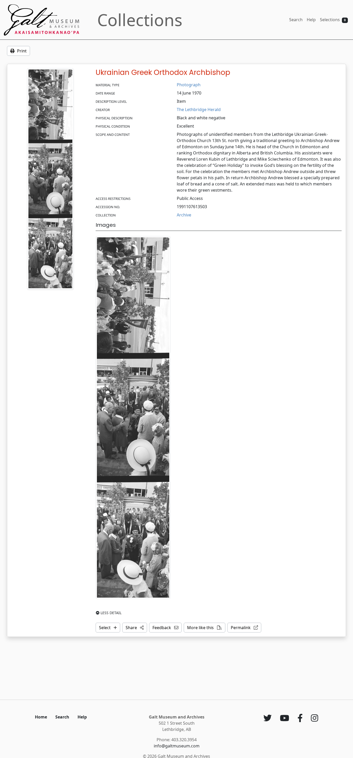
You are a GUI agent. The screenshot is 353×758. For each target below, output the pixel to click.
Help (311, 19)
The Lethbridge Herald (199, 109)
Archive (184, 215)
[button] (134, 627)
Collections (139, 20)
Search (296, 19)
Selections (333, 19)
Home (41, 717)
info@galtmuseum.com (176, 746)
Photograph (189, 85)
